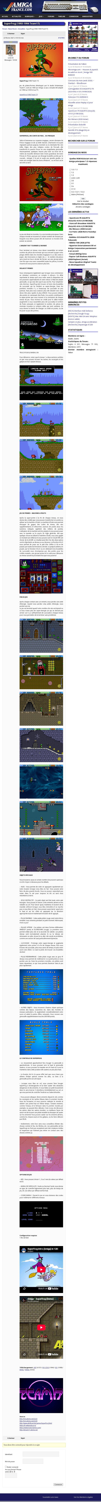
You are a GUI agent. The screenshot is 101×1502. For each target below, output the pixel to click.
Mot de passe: (10, 1461)
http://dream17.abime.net (29, 1430)
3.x (72, 186)
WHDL (22, 1370)
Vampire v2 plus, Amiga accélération (82, 322)
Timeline (61, 16)
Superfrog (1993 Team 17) (29, 95)
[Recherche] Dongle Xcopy (78, 313)
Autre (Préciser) (77, 194)
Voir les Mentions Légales (83, 1497)
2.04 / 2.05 (75, 178)
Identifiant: (8, 1454)
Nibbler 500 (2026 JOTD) (79, 243)
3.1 (72, 183)
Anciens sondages (83, 207)
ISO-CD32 (45, 1368)
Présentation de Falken (77, 64)
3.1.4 (73, 189)
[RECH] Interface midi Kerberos (80, 311)
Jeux (40, 16)
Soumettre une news (50, 1497)
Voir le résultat (83, 201)
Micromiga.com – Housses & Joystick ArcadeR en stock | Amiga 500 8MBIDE (83, 72)
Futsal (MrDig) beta (78, 254)
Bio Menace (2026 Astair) (78, 119)
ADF (35, 1368)
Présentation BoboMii (77, 124)
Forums (51, 16)
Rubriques (29, 16)
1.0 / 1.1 (74, 169)
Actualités (16, 16)
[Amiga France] (50, 12)
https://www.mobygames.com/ (30, 1428)
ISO (56, 1368)
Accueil (5, 16)
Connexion (73, 16)
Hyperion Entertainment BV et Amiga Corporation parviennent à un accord (82, 248)
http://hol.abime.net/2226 (28, 1421)
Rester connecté (12, 1467)
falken (70, 352)
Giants (76, 338)
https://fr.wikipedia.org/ (28, 1425)
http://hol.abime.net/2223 (28, 1419)
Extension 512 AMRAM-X (78, 97)
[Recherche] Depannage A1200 (80, 324)
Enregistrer (87, 16)
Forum (4, 29)
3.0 (72, 180)
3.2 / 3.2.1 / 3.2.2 (77, 192)
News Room (12, 29)
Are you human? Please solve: (13, 1470)
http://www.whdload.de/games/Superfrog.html (36, 1423)
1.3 (72, 175)
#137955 (61, 38)
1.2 (72, 172)
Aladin (70, 338)
